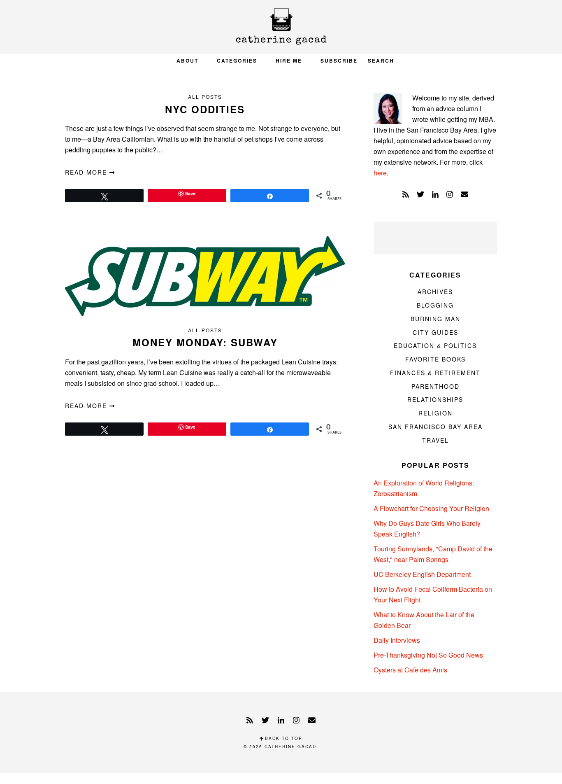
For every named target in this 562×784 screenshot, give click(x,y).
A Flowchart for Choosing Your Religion (431, 508)
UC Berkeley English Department (422, 574)
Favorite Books (435, 359)
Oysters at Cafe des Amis (410, 669)
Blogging (435, 305)
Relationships (435, 399)
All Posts (205, 96)
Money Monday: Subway (205, 342)
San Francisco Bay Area (435, 426)
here (380, 172)
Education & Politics (435, 345)
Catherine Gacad (281, 26)
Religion (435, 413)
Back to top (282, 738)
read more (87, 172)
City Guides (435, 332)
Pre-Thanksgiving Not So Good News (428, 655)
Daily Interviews (397, 640)
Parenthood (435, 386)
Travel (435, 440)
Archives (435, 291)
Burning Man (435, 319)
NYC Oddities (205, 109)
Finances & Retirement (435, 373)
